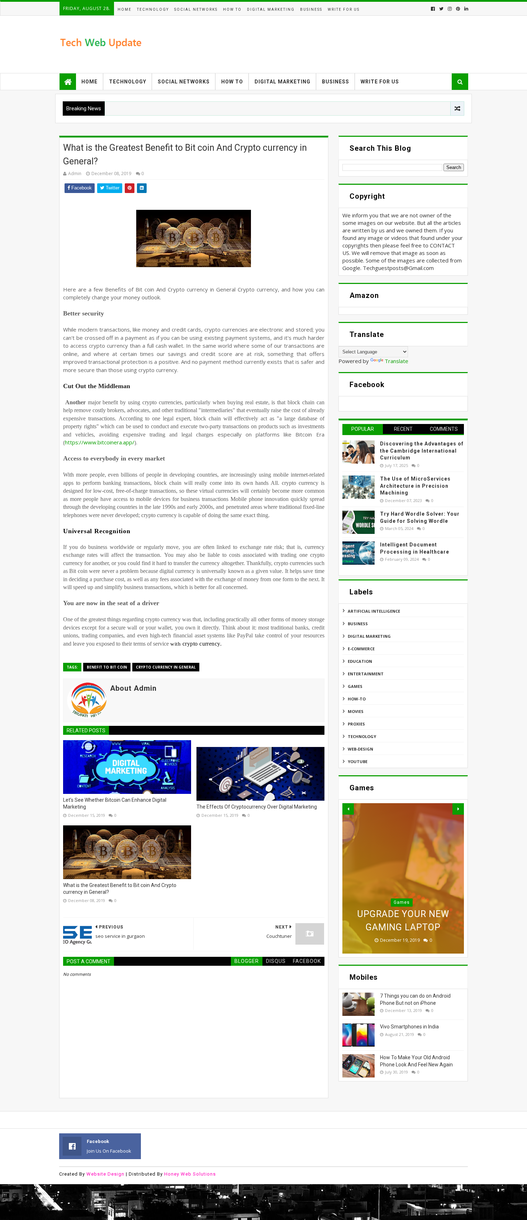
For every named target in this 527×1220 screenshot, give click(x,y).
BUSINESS (311, 9)
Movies (356, 711)
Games (355, 686)
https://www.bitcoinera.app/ (99, 442)
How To (232, 9)
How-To (357, 698)
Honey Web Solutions (190, 1174)
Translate (396, 361)
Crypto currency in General (166, 667)
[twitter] (441, 9)
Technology (153, 9)
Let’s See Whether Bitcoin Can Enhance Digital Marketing (114, 803)
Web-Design (360, 749)
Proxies (356, 724)
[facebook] (432, 9)
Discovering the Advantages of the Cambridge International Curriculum (422, 450)
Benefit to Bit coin (107, 667)
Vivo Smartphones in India (409, 1026)
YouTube (357, 761)
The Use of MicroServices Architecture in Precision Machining (415, 486)
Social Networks (196, 9)
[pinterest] (458, 9)
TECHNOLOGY (362, 736)
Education (360, 661)
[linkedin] (465, 9)
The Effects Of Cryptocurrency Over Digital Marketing (256, 807)
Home (125, 9)
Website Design (105, 1174)
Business (335, 82)
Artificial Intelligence (374, 611)
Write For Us (344, 9)
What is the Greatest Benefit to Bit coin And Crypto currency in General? (119, 888)
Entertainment (366, 673)
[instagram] (449, 9)
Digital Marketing (271, 9)
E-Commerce (361, 648)
